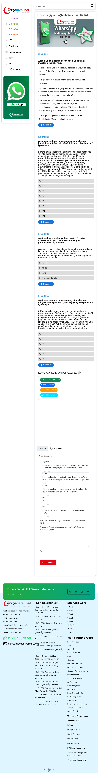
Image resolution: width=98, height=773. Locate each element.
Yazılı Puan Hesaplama (76, 760)
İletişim (70, 725)
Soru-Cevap (72, 700)
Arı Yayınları (72, 682)
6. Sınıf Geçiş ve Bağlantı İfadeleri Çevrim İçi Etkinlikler (47, 657)
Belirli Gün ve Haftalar (76, 693)
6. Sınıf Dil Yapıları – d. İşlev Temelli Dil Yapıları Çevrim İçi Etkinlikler (47, 665)
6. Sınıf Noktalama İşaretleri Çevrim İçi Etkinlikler (47, 631)
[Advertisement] (65, 420)
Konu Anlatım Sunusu (51, 379)
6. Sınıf (70, 610)
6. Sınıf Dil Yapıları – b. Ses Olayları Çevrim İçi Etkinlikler (46, 683)
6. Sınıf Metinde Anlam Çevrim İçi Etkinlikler (49, 651)
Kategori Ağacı (73, 729)
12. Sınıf (70, 632)
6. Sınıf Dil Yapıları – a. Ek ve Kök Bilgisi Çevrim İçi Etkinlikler (48, 689)
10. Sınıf (70, 625)
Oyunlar (70, 660)
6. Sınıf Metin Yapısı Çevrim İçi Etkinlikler (48, 618)
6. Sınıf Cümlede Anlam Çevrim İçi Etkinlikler (48, 696)
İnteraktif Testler (50, 390)
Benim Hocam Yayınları (77, 704)
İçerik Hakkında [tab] (57, 448)
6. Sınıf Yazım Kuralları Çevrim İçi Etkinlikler (49, 637)
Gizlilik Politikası (73, 734)
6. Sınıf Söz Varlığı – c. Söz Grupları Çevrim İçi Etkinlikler (47, 702)
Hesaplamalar (73, 675)
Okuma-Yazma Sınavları (77, 671)
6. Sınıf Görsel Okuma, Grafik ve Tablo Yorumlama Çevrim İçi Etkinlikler (48, 610)
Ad (41, 551)
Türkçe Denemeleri (75, 707)
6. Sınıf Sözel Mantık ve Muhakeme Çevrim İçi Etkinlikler (48, 644)
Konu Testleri (72, 689)
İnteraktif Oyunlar (50, 395)
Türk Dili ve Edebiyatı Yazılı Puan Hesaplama (78, 753)
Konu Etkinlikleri (73, 653)
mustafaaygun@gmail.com (20, 643)
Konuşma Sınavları (75, 667)
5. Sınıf (70, 607)
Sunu (69, 645)
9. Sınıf (70, 621)
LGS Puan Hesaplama (76, 748)
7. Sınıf (70, 614)
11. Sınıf (70, 629)
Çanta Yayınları (73, 686)
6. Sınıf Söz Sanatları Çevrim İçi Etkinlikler (48, 624)
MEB (69, 656)
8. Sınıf (70, 618)
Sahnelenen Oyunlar (75, 678)
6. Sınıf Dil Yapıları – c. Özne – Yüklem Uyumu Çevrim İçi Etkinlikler (47, 675)
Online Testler (73, 649)
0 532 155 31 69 (19, 638)
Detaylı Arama (73, 739)
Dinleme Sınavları (74, 664)
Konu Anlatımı (48, 385)
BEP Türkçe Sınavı (74, 696)
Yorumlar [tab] (42, 448)
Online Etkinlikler (74, 711)
